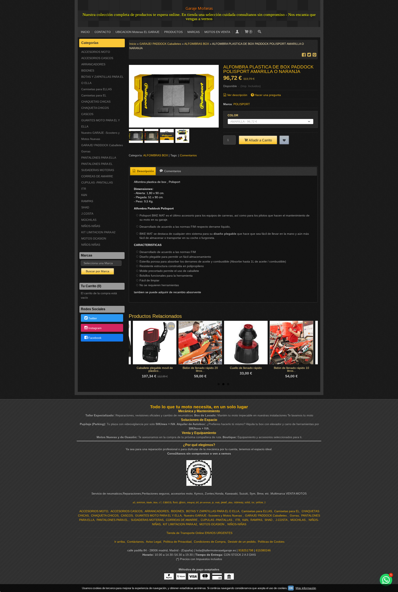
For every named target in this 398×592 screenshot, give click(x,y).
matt (217, 502)
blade (149, 502)
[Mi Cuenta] (237, 32)
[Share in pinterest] (314, 55)
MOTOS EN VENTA (217, 32)
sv (252, 502)
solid (247, 502)
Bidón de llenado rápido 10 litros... (291, 369)
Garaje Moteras (199, 8)
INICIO (85, 32)
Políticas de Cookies (271, 541)
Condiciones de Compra (210, 541)
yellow (259, 502)
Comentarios (188, 155)
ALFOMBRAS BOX (155, 155)
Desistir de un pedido (242, 541)
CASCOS (87, 114)
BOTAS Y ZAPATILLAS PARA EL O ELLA (102, 80)
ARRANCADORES (93, 64)
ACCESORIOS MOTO (95, 51)
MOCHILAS (88, 219)
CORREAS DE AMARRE (97, 176)
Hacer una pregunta (268, 95)
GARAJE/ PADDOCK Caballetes (102, 145)
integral (190, 502)
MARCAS (193, 32)
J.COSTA (87, 213)
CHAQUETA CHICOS (95, 107)
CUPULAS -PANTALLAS (97, 182)
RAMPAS (87, 201)
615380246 (263, 550)
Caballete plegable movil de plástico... (155, 369)
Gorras (85, 151)
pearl (224, 502)
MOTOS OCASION (93, 238)
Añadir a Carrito (260, 140)
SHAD (85, 207)
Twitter (92, 318)
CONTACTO (103, 32)
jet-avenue (205, 502)
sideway (238, 502)
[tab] (143, 171)
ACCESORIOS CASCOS (97, 58)
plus (230, 502)
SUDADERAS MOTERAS (97, 170)
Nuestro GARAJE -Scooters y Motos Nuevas (100, 136)
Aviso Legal (153, 541)
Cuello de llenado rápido (246, 368)
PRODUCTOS (173, 32)
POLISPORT (241, 104)
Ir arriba (119, 541)
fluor (175, 502)
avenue (141, 502)
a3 (134, 502)
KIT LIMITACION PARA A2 (98, 232)
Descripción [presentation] (145, 171)
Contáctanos (135, 541)
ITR (83, 188)
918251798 (245, 550)
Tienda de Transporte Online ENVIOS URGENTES (199, 533)
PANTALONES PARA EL (97, 163)
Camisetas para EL (93, 95)
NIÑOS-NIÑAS (90, 226)
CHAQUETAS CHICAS (95, 101)
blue (155, 502)
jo (213, 502)
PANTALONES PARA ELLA (98, 157)
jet (197, 502)
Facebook (94, 337)
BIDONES (87, 70)
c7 (160, 502)
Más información (306, 588)
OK (291, 588)
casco (167, 502)
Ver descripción (237, 95)
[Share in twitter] (309, 55)
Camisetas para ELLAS (96, 89)
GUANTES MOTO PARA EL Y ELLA (100, 123)
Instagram (95, 328)
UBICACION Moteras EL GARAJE (137, 32)
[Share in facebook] (303, 55)
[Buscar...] (259, 32)
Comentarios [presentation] (172, 171)
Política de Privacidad (177, 541)
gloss (182, 502)
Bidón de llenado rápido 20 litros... (200, 369)
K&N (84, 195)
